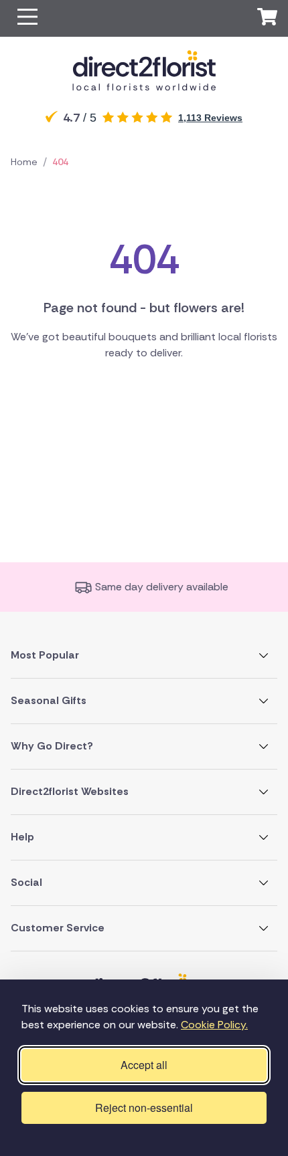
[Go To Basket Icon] (267, 18)
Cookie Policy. (214, 1025)
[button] (27, 18)
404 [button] (60, 162)
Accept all (144, 1064)
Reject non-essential (144, 1107)
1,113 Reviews (210, 117)
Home (24, 162)
